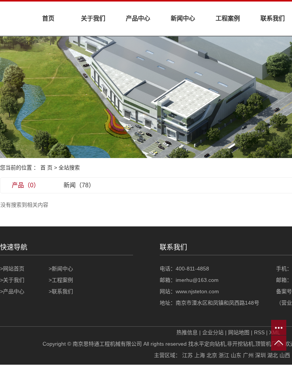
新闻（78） (79, 185)
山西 (284, 355)
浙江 (224, 355)
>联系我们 (61, 291)
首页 (48, 18)
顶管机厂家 (268, 344)
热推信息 (187, 332)
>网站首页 (12, 269)
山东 (236, 355)
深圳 (260, 355)
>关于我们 (12, 280)
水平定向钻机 (209, 344)
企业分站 (213, 332)
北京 (211, 355)
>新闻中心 (61, 269)
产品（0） (26, 185)
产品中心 (138, 18)
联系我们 (272, 18)
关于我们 (93, 18)
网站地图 (238, 332)
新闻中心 (183, 18)
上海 (199, 355)
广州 (248, 355)
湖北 (272, 355)
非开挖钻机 (240, 344)
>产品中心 (12, 291)
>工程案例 (61, 280)
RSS (259, 332)
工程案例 (228, 18)
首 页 (46, 167)
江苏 (187, 355)
